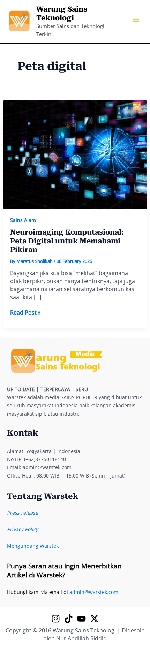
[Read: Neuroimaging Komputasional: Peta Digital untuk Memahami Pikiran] (75, 153)
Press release (22, 512)
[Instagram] (55, 618)
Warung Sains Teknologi (61, 13)
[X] (94, 618)
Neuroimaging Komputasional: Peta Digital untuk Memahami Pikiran (67, 240)
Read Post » (25, 313)
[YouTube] (81, 618)
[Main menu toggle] (136, 21)
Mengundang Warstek (33, 546)
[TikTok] (68, 618)
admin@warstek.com (93, 592)
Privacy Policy (22, 529)
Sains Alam (23, 220)
